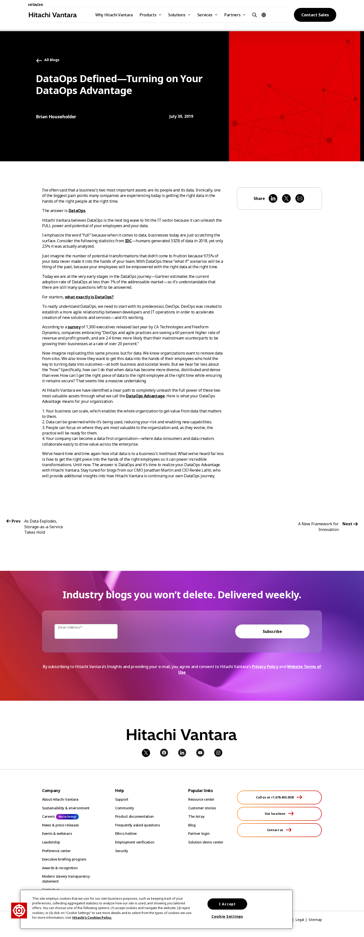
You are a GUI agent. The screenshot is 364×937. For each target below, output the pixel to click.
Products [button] (148, 15)
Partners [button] (232, 15)
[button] (253, 14)
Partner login (198, 833)
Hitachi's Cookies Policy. (92, 917)
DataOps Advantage (145, 396)
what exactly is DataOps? (89, 297)
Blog (192, 825)
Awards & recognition (60, 867)
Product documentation (134, 816)
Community (124, 808)
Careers (48, 816)
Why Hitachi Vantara (114, 15)
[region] (156, 909)
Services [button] (204, 15)
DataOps (77, 210)
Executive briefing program (64, 859)
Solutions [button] (176, 15)
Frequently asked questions (137, 825)
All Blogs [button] (51, 60)
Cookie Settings (227, 916)
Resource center (201, 799)
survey (74, 327)
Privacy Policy (265, 666)
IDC (128, 240)
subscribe (272, 631)
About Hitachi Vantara (60, 799)
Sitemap (315, 919)
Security (121, 850)
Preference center (56, 850)
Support (121, 799)
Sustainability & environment (65, 808)
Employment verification (135, 842)
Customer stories (202, 808)
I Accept (227, 904)
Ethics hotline (126, 833)
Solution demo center (205, 842)
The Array (196, 816)
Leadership (51, 842)
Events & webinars (57, 833)
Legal (299, 919)
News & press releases (60, 825)
